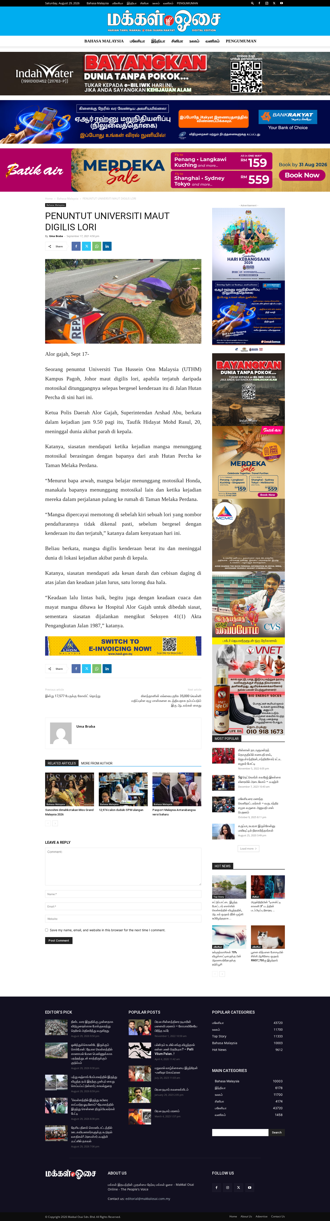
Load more (247, 848)
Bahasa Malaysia (98, 3)
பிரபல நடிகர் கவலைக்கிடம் (172, 1089)
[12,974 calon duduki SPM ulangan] (123, 789)
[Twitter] (274, 3)
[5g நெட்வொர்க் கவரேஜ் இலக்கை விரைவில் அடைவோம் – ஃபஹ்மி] (223, 783)
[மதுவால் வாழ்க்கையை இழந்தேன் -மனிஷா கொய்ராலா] (140, 1073)
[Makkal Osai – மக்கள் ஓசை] (165, 21)
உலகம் (156, 3)
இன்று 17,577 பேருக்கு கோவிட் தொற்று (72, 696)
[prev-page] (48, 823)
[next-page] (55, 823)
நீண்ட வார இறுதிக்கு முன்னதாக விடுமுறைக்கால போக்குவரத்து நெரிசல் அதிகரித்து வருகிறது (92, 1026)
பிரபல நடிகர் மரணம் (167, 1111)
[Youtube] (281, 3)
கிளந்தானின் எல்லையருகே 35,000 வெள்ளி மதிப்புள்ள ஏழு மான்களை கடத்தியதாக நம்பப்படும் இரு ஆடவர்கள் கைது (166, 700)
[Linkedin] (107, 246)
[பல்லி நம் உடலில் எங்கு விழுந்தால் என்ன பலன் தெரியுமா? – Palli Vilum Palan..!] (140, 1050)
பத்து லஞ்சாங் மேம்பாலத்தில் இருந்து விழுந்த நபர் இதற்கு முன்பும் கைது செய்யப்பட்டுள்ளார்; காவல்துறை (94, 1081)
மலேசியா (117, 3)
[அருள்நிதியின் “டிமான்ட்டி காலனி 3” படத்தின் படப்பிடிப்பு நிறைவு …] (268, 887)
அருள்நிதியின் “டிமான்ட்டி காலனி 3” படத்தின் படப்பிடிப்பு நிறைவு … (266, 906)
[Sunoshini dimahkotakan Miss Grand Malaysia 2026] (69, 789)
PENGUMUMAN (187, 3)
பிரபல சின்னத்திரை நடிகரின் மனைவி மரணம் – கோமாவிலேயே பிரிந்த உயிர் (176, 1026)
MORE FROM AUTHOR (96, 763)
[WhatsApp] (96, 246)
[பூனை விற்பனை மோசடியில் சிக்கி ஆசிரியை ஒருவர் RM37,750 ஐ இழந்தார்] (268, 937)
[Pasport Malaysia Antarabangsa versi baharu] (176, 789)
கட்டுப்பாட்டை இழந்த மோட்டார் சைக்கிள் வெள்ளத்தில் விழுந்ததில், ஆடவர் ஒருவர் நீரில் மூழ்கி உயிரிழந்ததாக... (227, 910)
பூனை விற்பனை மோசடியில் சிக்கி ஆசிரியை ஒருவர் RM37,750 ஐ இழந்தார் (267, 956)
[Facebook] (259, 3)
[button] (252, 3)
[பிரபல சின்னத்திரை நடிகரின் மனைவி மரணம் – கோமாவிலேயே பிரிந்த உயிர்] (140, 1027)
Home (49, 198)
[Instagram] (266, 3)
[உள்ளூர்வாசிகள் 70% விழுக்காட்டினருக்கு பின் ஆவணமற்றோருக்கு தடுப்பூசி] (229, 937)
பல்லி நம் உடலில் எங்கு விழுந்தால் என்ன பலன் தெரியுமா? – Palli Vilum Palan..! (175, 1049)
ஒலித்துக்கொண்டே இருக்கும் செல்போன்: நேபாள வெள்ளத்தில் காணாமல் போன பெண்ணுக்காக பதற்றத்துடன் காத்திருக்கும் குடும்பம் (91, 1054)
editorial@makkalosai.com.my (147, 1199)
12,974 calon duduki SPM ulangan (121, 810)
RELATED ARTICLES (62, 763)
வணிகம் (168, 3)
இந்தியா (132, 3)
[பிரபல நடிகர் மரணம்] (140, 1116)
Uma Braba (56, 236)
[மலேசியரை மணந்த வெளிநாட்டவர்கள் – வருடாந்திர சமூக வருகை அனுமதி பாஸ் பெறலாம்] (223, 804)
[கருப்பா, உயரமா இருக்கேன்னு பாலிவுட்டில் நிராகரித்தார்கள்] (223, 831)
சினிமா (144, 3)
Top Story (218, 896)
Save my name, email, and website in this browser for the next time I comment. (107, 930)
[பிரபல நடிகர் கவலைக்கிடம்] (140, 1095)
